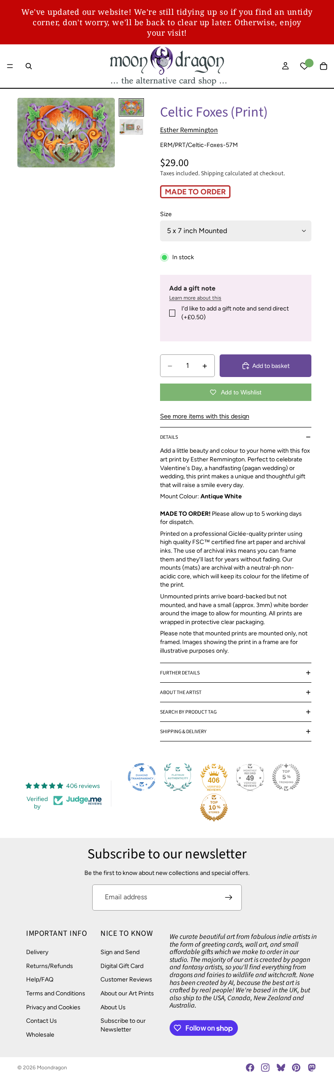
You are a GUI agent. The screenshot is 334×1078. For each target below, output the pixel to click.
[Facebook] (250, 1067)
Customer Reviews (126, 979)
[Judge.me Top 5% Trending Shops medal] (286, 777)
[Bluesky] (281, 1067)
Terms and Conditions (55, 993)
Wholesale (40, 1034)
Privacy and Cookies (53, 1007)
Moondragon (52, 1068)
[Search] (28, 66)
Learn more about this (195, 298)
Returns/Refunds (49, 965)
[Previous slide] (27, 132)
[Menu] (10, 66)
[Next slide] (105, 132)
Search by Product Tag (188, 712)
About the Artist (180, 692)
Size (166, 214)
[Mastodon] (311, 1067)
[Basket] (323, 66)
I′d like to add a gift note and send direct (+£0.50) (235, 313)
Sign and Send (120, 952)
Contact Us (41, 1021)
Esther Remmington (189, 130)
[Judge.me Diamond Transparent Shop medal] (142, 777)
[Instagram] (265, 1067)
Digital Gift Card (122, 965)
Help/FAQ (39, 979)
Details (169, 437)
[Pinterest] (296, 1067)
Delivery (37, 952)
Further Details (180, 673)
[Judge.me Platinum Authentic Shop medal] (178, 777)
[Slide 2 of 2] (131, 127)
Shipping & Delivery (183, 731)
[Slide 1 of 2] (131, 107)
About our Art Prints (127, 993)
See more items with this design (204, 416)
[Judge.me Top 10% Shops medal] (214, 807)
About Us (113, 1007)
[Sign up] (229, 897)
